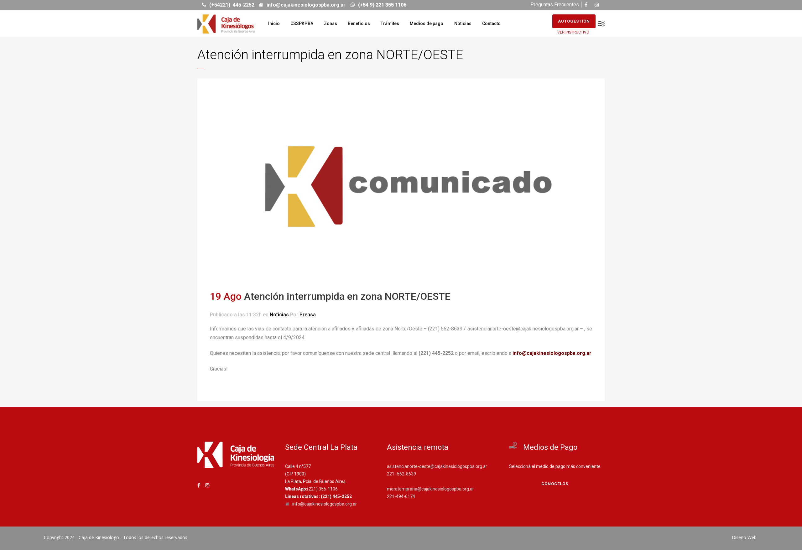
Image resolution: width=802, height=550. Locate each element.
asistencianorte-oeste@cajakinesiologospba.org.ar (437, 466)
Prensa (307, 315)
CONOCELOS (554, 483)
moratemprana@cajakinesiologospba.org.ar (430, 488)
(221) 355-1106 (322, 488)
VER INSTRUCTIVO (573, 32)
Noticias (279, 315)
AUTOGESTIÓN (574, 21)
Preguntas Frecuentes (554, 5)
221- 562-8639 (401, 473)
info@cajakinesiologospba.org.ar (552, 353)
